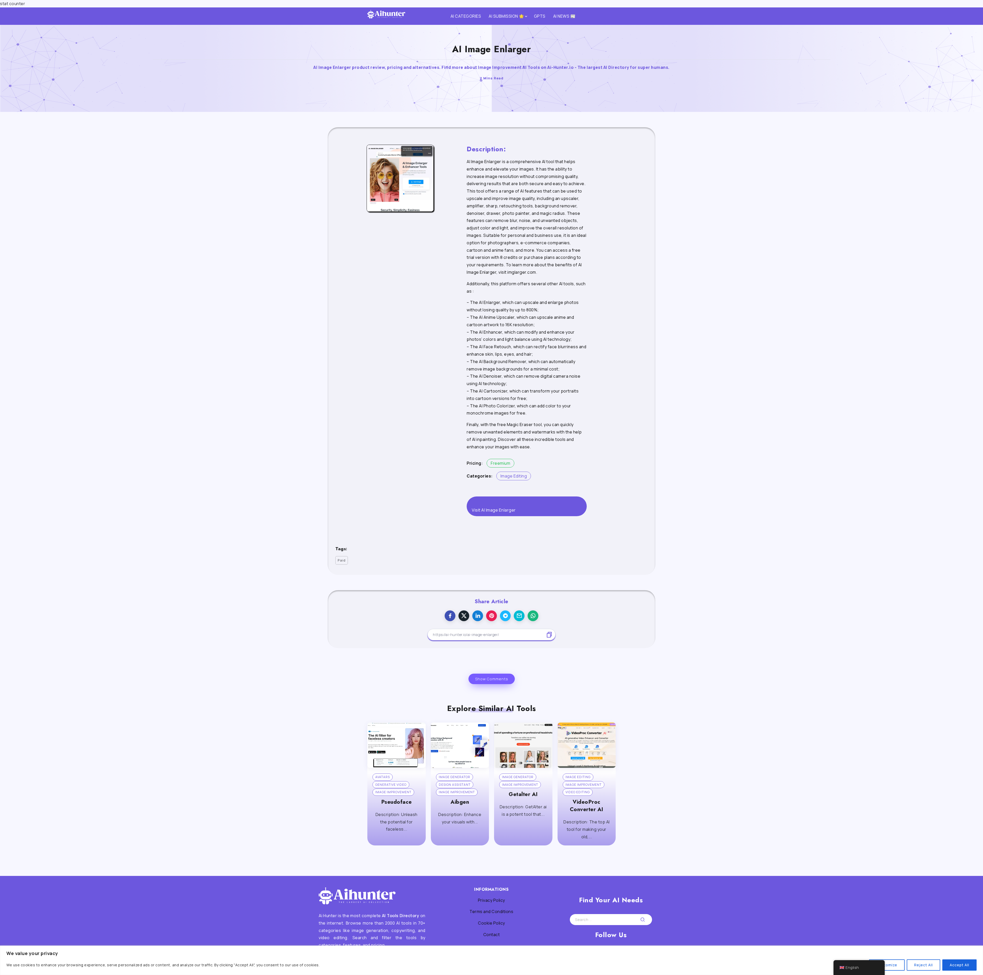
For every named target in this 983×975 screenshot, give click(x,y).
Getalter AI (523, 794)
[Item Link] (396, 745)
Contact (491, 934)
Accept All (959, 964)
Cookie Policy (491, 923)
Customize (887, 964)
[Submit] (643, 919)
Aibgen (460, 802)
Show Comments (491, 678)
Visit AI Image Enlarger (494, 510)
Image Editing (513, 476)
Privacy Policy (491, 900)
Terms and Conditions (491, 911)
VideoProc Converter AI (586, 805)
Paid (342, 560)
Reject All (923, 964)
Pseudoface (396, 802)
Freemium (500, 463)
